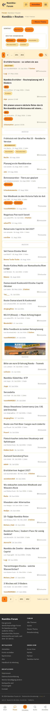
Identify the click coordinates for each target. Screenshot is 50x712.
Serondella (9, 392)
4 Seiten (31, 474)
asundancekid (9, 479)
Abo (3, 659)
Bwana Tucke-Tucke (11, 259)
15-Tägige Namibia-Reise (16, 516)
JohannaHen (8, 125)
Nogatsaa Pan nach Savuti (17, 214)
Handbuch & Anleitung (10, 662)
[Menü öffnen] (45, 4)
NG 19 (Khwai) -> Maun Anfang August (22, 315)
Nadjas (6, 511)
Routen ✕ (29, 30)
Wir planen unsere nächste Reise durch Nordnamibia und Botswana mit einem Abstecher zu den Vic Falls (23, 107)
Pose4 (6, 432)
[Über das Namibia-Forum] (4, 5)
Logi (5, 74)
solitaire (7, 372)
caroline (7, 237)
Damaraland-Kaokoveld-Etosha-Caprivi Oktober (23, 284)
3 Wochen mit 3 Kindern (15, 583)
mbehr (6, 464)
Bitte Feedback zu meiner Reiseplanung (23, 329)
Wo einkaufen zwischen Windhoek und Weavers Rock (22, 486)
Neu (6, 87)
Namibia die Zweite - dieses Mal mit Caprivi (21, 550)
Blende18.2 (8, 323)
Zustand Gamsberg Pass (16, 456)
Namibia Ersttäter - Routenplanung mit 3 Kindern (24, 81)
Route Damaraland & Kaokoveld (20, 300)
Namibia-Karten (33, 659)
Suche (29, 626)
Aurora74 (7, 542)
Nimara (6, 277)
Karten (29, 652)
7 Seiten (31, 68)
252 (22, 55)
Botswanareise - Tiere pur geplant (21, 177)
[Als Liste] (41, 55)
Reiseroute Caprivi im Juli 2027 (19, 229)
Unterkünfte (33, 40)
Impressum (6, 673)
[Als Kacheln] (46, 55)
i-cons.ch (41, 696)
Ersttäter (24, 45)
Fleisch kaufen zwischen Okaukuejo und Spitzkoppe (23, 440)
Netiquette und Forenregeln (7, 684)
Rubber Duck (8, 450)
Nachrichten (6, 656)
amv (5, 172)
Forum (4, 13)
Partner (30, 656)
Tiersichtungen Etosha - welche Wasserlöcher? (19, 567)
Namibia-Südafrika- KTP (16, 378)
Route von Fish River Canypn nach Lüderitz (24, 424)
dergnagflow (9, 309)
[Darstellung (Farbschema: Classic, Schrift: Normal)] (26, 4)
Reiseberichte (12, 45)
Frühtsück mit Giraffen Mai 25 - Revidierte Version (24, 140)
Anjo (5, 99)
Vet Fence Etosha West (15, 251)
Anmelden (36, 4)
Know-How (31, 649)
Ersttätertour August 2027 (17, 470)
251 (16, 55)
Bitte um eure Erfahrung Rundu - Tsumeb (24, 363)
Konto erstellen (8, 652)
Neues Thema (32, 629)
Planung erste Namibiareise (17, 163)
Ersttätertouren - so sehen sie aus (21, 62)
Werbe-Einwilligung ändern (12, 680)
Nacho (6, 157)
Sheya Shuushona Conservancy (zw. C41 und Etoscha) (23, 408)
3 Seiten (31, 332)
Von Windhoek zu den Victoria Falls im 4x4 (24, 196)
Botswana (11, 40)
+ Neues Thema (39, 22)
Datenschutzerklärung (10, 676)
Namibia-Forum (11, 5)
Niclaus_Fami (9, 525)
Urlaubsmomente (10, 190)
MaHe (6, 496)
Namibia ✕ (18, 30)
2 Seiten (28, 218)
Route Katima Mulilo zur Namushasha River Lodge (25, 267)
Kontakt (5, 689)
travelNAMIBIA (10, 209)
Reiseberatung (32, 632)
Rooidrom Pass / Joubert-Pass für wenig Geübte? (24, 532)
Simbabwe (22, 40)
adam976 (7, 223)
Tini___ (6, 295)
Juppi (6, 386)
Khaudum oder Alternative (17, 502)
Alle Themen (31, 622)
